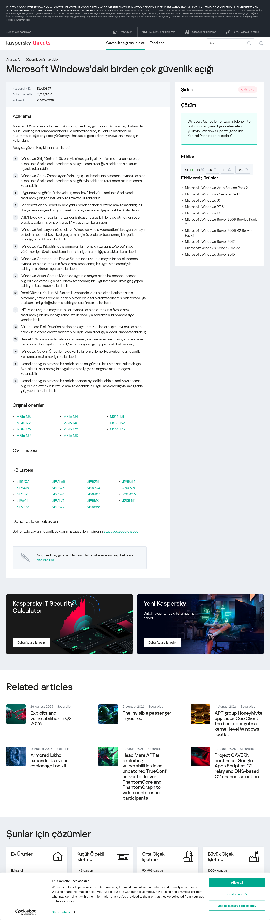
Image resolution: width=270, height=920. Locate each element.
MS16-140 (70, 423)
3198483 (93, 494)
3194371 (23, 494)
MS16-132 (70, 429)
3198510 (93, 500)
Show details (61, 912)
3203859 (129, 494)
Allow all (237, 882)
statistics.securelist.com (123, 531)
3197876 (58, 500)
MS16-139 (24, 429)
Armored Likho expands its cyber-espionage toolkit (50, 760)
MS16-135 (24, 416)
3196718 (23, 500)
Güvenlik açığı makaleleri (125, 43)
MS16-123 (117, 429)
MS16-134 (70, 416)
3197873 (58, 488)
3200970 (129, 488)
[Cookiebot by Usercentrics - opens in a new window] (25, 912)
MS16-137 (24, 435)
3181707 (23, 481)
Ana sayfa (13, 59)
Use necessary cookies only (237, 905)
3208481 (129, 500)
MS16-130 (70, 435)
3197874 (58, 494)
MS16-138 (24, 423)
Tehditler (157, 43)
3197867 (23, 507)
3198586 (128, 481)
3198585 (93, 507)
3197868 (58, 481)
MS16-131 (117, 416)
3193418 (23, 488)
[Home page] (30, 43)
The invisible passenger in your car (147, 715)
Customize (234, 894)
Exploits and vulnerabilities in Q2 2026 (51, 718)
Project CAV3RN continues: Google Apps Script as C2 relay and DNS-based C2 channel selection (237, 765)
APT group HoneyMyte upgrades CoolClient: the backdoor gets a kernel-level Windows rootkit (238, 723)
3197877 (58, 507)
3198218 (93, 481)
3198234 (93, 488)
